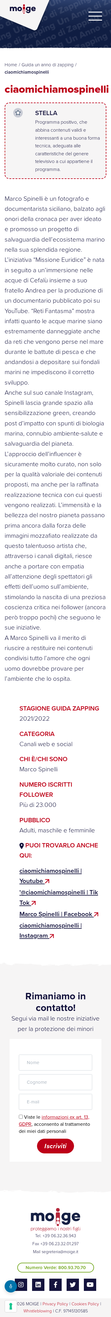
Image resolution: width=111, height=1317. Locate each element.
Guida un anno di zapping (48, 64)
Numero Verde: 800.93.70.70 (56, 1267)
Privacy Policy (55, 1304)
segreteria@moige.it (60, 1252)
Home (11, 64)
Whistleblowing (37, 1311)
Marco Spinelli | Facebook (56, 914)
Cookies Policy (85, 1304)
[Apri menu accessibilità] (11, 1286)
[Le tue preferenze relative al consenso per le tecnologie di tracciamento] (11, 1306)
